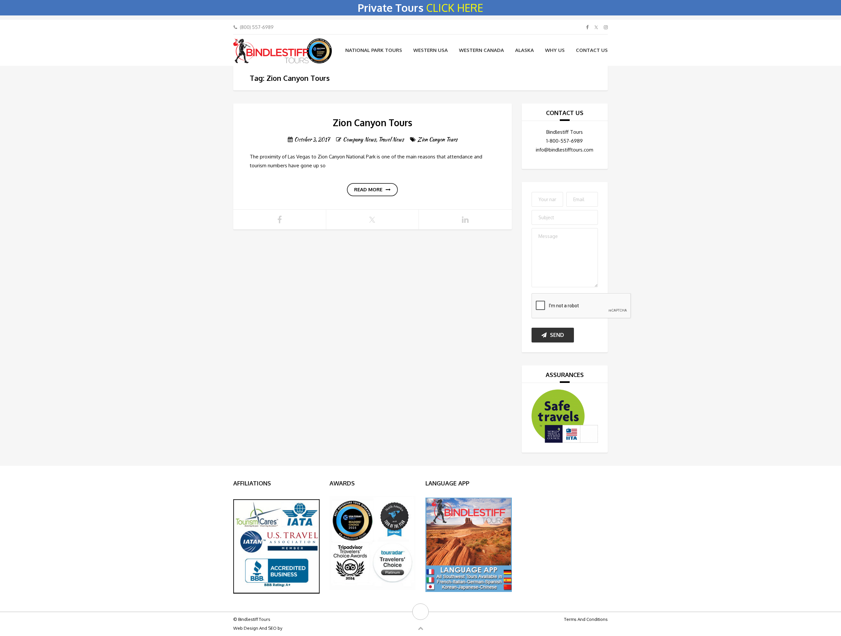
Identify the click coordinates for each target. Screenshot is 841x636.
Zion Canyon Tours (372, 123)
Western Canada (481, 50)
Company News (359, 139)
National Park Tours (373, 50)
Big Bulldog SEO (299, 628)
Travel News (391, 139)
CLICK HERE (454, 7)
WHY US (555, 50)
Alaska (524, 50)
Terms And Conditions (586, 619)
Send (557, 335)
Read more (368, 189)
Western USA (430, 50)
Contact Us (592, 50)
